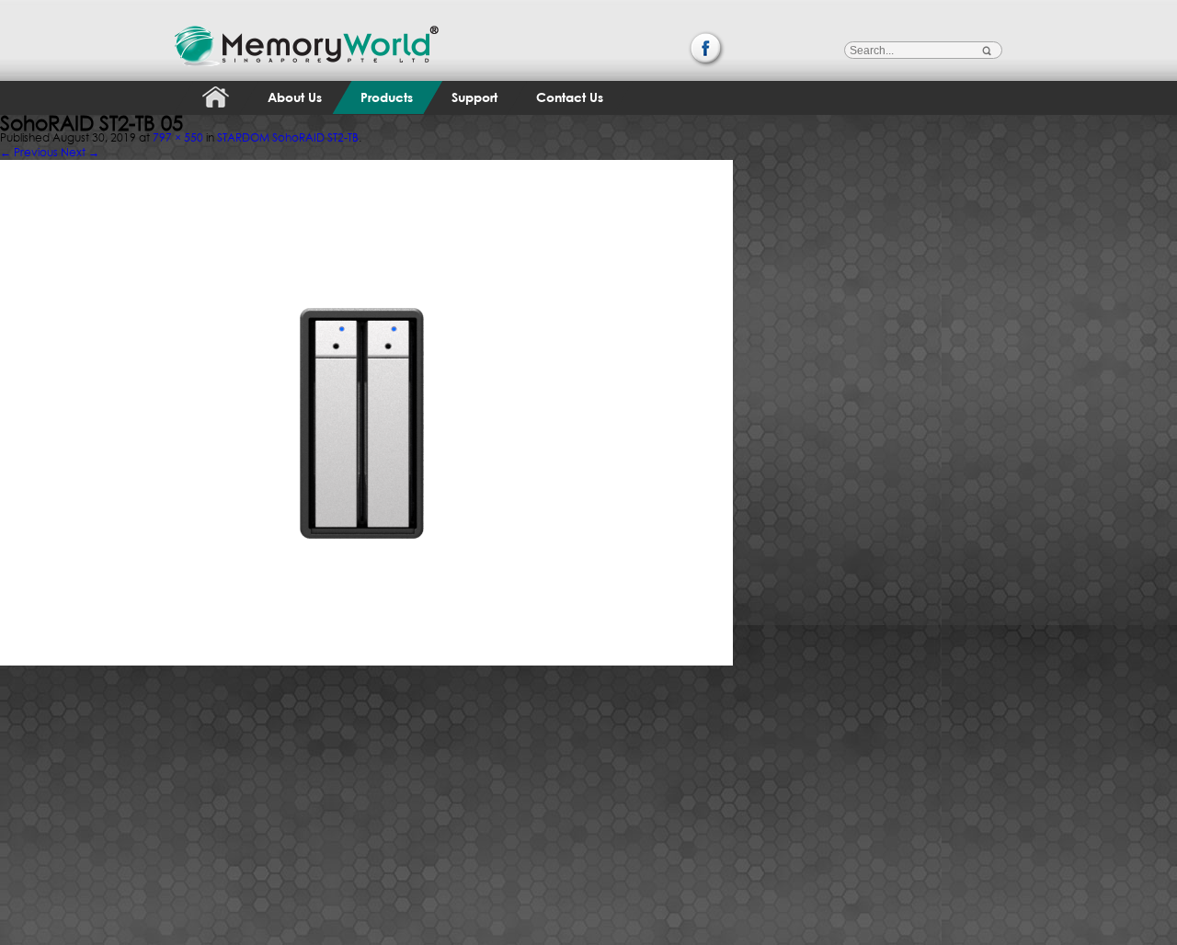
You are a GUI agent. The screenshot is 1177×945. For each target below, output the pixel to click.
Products (386, 97)
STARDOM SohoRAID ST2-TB (288, 137)
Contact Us (569, 97)
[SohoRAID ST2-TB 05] (366, 156)
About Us (295, 97)
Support (474, 97)
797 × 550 (178, 137)
